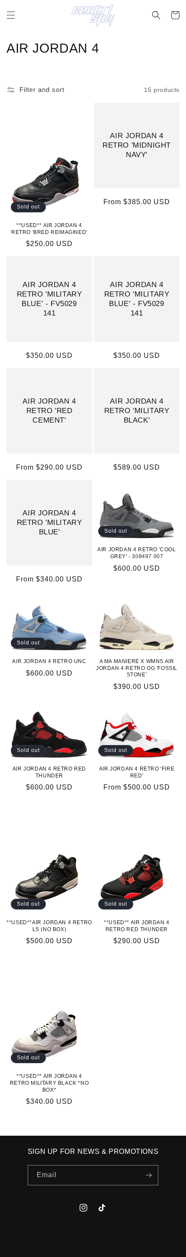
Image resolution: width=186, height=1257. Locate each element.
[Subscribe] (148, 1175)
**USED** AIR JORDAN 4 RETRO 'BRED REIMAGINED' (49, 228)
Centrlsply (103, 1249)
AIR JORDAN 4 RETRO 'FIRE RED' (136, 772)
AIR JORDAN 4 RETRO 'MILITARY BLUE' (49, 522)
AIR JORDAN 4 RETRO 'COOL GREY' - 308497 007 (136, 552)
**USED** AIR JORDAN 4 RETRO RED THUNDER (137, 925)
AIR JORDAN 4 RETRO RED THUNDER (49, 772)
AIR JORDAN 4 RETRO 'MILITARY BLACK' (137, 410)
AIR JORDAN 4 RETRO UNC (49, 661)
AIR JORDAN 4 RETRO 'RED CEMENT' (49, 410)
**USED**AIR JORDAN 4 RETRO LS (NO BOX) (49, 925)
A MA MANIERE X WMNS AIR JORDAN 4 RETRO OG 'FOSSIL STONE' (136, 668)
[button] (10, 15)
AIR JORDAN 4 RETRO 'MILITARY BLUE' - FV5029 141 (49, 299)
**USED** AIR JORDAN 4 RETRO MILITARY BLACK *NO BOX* (49, 1083)
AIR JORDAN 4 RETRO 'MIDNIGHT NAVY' (137, 145)
